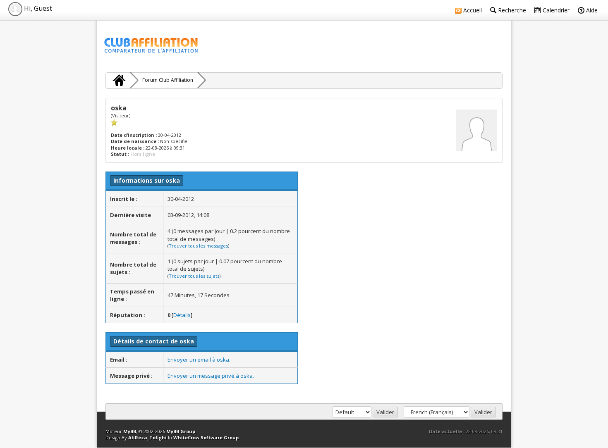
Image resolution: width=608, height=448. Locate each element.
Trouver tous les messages (198, 246)
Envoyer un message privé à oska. (211, 375)
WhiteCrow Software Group (206, 437)
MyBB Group (180, 431)
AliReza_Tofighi (147, 437)
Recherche (511, 10)
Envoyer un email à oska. (199, 359)
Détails (182, 315)
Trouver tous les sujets (194, 276)
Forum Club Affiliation (167, 79)
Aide (591, 10)
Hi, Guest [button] (37, 8)
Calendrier (555, 10)
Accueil (472, 10)
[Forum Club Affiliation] (118, 80)
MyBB (129, 431)
